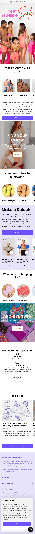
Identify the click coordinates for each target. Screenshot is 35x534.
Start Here (17, 118)
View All (17, 232)
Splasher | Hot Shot (22, 258)
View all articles (17, 446)
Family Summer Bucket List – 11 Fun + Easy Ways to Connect (15, 424)
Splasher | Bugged (7, 258)
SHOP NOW (17, 328)
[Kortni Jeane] (8, 7)
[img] (17, 356)
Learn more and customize (17, 528)
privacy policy (7, 509)
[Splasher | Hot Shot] (26, 252)
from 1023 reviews (16, 359)
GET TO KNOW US (8, 483)
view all (17, 154)
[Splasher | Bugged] (11, 252)
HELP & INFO (6, 477)
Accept (17, 524)
